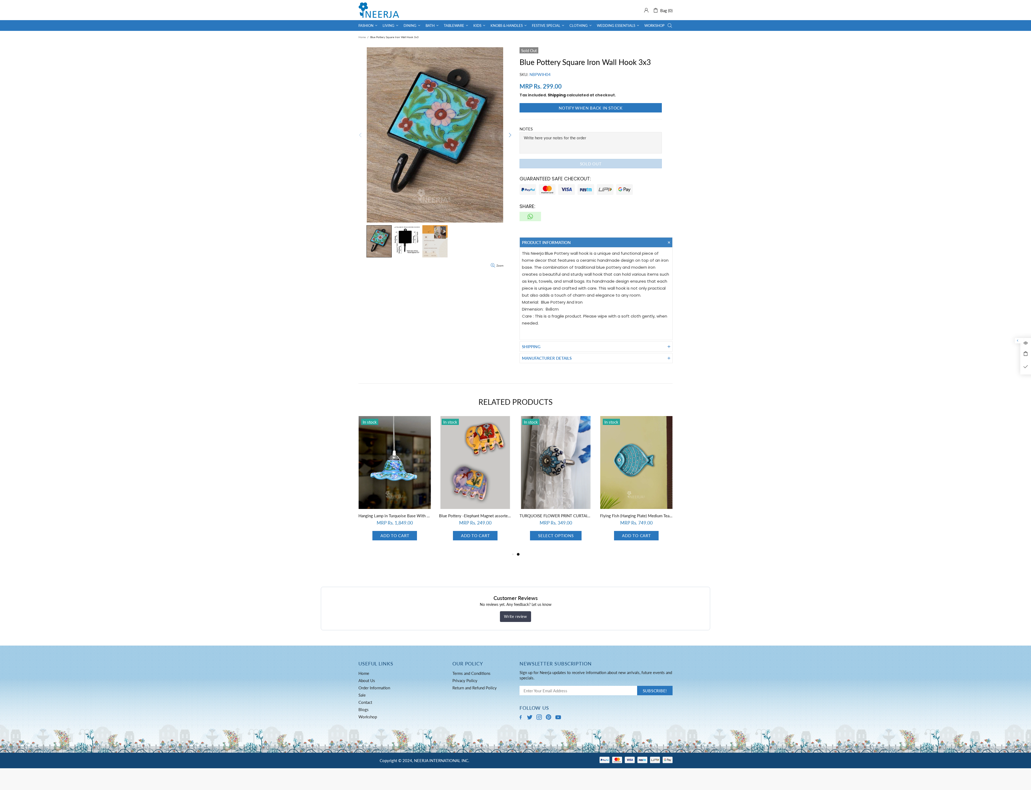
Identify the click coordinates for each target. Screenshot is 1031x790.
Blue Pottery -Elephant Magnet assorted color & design (636, 515)
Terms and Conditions (471, 673)
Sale (362, 695)
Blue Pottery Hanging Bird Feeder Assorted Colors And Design (475, 515)
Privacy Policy (464, 680)
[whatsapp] (530, 216)
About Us (366, 680)
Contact (365, 702)
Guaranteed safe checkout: (555, 178)
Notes (526, 128)
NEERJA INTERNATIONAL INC (378, 10)
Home (362, 37)
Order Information (374, 687)
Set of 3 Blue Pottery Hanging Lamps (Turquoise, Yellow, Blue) (394, 515)
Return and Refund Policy (474, 687)
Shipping (557, 95)
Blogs (363, 709)
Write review (515, 616)
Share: (527, 206)
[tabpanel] (394, 483)
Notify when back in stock (591, 107)
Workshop (367, 716)
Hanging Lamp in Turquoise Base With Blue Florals (556, 515)
